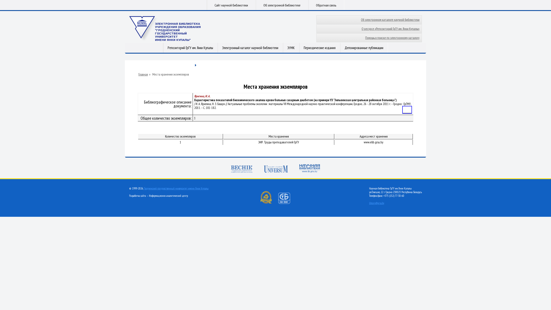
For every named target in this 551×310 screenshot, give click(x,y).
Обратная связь (326, 5)
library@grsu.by (376, 203)
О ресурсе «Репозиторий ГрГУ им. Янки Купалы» (390, 29)
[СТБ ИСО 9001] (287, 203)
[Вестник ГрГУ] (241, 170)
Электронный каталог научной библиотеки (250, 47)
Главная (143, 74)
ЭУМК (291, 47)
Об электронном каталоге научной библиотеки (390, 20)
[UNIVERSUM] (276, 170)
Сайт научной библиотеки (231, 5)
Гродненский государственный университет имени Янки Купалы (176, 188)
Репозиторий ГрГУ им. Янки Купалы (190, 47)
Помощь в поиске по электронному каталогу (392, 38)
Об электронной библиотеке (281, 5)
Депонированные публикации (364, 47)
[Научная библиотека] (309, 169)
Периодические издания (320, 47)
